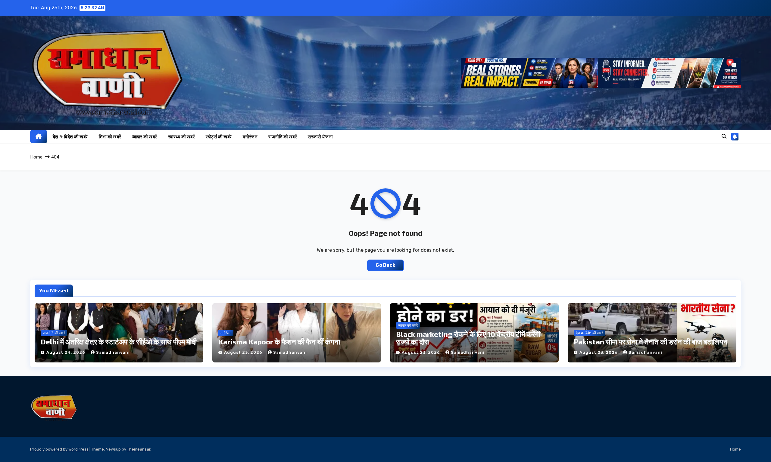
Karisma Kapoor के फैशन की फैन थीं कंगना (279, 341)
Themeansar (138, 449)
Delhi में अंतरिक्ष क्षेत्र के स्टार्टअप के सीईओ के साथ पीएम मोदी (119, 341)
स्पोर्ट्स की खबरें (219, 136)
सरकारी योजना (320, 136)
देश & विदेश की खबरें (70, 136)
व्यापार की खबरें (144, 136)
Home (36, 157)
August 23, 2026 (244, 352)
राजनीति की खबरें (282, 136)
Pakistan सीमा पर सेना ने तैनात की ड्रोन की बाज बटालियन (650, 341)
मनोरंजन (250, 136)
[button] (724, 136)
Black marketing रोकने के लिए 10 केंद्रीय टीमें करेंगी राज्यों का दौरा (468, 338)
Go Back (385, 265)
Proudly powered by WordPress (59, 449)
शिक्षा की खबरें (110, 136)
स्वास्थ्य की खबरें (181, 136)
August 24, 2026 (66, 352)
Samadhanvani (113, 352)
